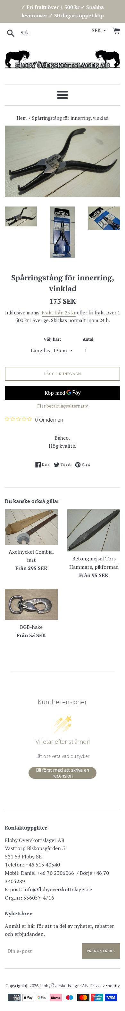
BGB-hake (31, 626)
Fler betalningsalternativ (62, 406)
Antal (88, 339)
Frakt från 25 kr (59, 312)
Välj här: (52, 339)
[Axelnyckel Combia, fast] (31, 527)
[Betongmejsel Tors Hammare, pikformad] (93, 530)
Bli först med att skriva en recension (62, 773)
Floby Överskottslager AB (64, 986)
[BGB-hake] (31, 604)
